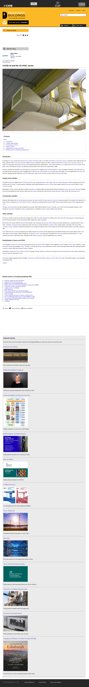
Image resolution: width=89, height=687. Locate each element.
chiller (81, 223)
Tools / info (79, 25)
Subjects (66, 25)
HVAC (5, 214)
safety (7, 166)
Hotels (59, 169)
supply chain (52, 182)
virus (48, 171)
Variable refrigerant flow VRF (12, 299)
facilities (19, 166)
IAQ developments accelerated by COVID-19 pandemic (18, 292)
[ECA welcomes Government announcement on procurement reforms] (15, 630)
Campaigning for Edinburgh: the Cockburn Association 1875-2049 (19, 638)
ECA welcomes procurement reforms (12, 613)
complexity (5, 226)
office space (72, 244)
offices (79, 162)
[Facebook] (21, 35)
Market (57, 202)
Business (49, 207)
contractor (46, 184)
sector (67, 162)
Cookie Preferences (29, 682)
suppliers (76, 251)
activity (19, 200)
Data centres (6, 538)
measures (12, 244)
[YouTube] (27, 35)
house (78, 191)
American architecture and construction (14, 280)
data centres (36, 233)
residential (49, 200)
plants (66, 182)
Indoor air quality (9, 293)
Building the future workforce (10, 347)
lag (35, 224)
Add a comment (15, 308)
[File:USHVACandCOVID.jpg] (44, 131)
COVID (6, 220)
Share (6, 308)
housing (58, 173)
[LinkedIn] (25, 35)
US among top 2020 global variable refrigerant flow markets (19, 298)
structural (61, 244)
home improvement (70, 189)
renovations (11, 209)
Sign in (84, 10)
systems (10, 226)
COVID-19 (52, 160)
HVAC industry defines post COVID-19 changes (17, 290)
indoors (35, 191)
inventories (68, 184)
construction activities (76, 164)
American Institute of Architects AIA (14, 282)
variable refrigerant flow (44, 218)
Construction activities (20, 162)
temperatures (31, 189)
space (16, 240)
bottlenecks (42, 182)
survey (12, 160)
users (17, 251)
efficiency (23, 251)
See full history (6, 62)
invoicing (67, 218)
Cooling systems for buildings (12, 288)
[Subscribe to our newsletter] (16, 24)
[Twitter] (23, 35)
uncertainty (16, 231)
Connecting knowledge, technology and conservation (16, 395)
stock (4, 204)
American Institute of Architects (31, 160)
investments (39, 235)
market (76, 200)
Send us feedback (28, 308)
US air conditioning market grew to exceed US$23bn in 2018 (20, 296)
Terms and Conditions (55, 682)
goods (32, 173)
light (6, 207)
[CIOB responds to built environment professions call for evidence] (15, 581)
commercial (10, 207)
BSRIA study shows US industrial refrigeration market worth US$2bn (22, 285)
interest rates (59, 233)
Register (78, 10)
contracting (42, 171)
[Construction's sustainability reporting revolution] (15, 605)
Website (13, 57)
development (67, 251)
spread (45, 223)
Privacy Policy (42, 682)
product (62, 251)
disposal (58, 191)
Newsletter (71, 10)
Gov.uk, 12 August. (8, 510)
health (9, 182)
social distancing (21, 244)
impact (22, 223)
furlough (13, 184)
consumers (80, 171)
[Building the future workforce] (15, 362)
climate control (41, 246)
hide (5, 139)
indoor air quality (8, 248)
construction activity (61, 160)
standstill (40, 200)
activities (14, 178)
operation (80, 182)
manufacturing (61, 182)
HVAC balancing (9, 289)
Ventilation (7, 301)
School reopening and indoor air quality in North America (19, 295)
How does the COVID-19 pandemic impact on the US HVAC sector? (46, 258)
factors (17, 202)
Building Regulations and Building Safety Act (14, 433)
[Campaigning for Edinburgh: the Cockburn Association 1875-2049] (15, 670)
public (4, 166)
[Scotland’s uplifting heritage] (15, 503)
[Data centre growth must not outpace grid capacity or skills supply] (15, 556)
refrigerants (42, 251)
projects (44, 209)
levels (36, 169)
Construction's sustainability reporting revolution (15, 589)
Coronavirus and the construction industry (15, 286)
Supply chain (7, 178)
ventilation (25, 248)
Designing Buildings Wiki (23, 276)
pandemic (55, 169)
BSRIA (12, 55)
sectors (22, 246)
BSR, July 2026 (7, 459)
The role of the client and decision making (13, 564)
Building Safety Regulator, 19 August (12, 370)
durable (29, 173)
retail (64, 162)
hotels (32, 162)
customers (5, 186)
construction (55, 200)
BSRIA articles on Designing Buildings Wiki (15, 283)
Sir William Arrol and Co (9, 484)
